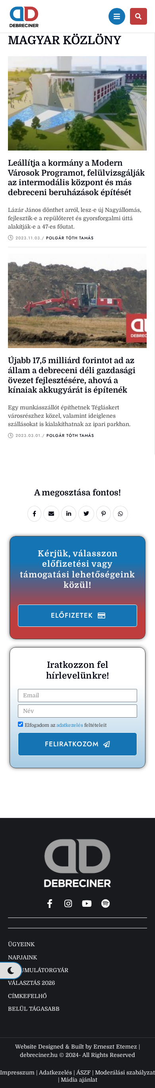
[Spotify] (105, 903)
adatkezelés (70, 725)
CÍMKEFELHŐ (27, 996)
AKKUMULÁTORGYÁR (38, 970)
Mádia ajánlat (79, 1079)
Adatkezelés (55, 1072)
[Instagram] (68, 903)
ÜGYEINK (21, 944)
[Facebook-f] (49, 903)
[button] (77, 616)
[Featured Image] (77, 103)
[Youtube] (87, 903)
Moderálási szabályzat (125, 1072)
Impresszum (17, 1072)
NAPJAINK (22, 957)
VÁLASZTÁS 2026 (31, 983)
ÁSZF (83, 1072)
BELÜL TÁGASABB (34, 1009)
